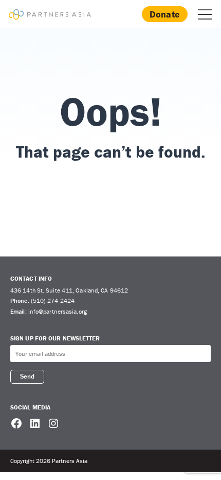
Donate (165, 14)
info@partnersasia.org (57, 311)
